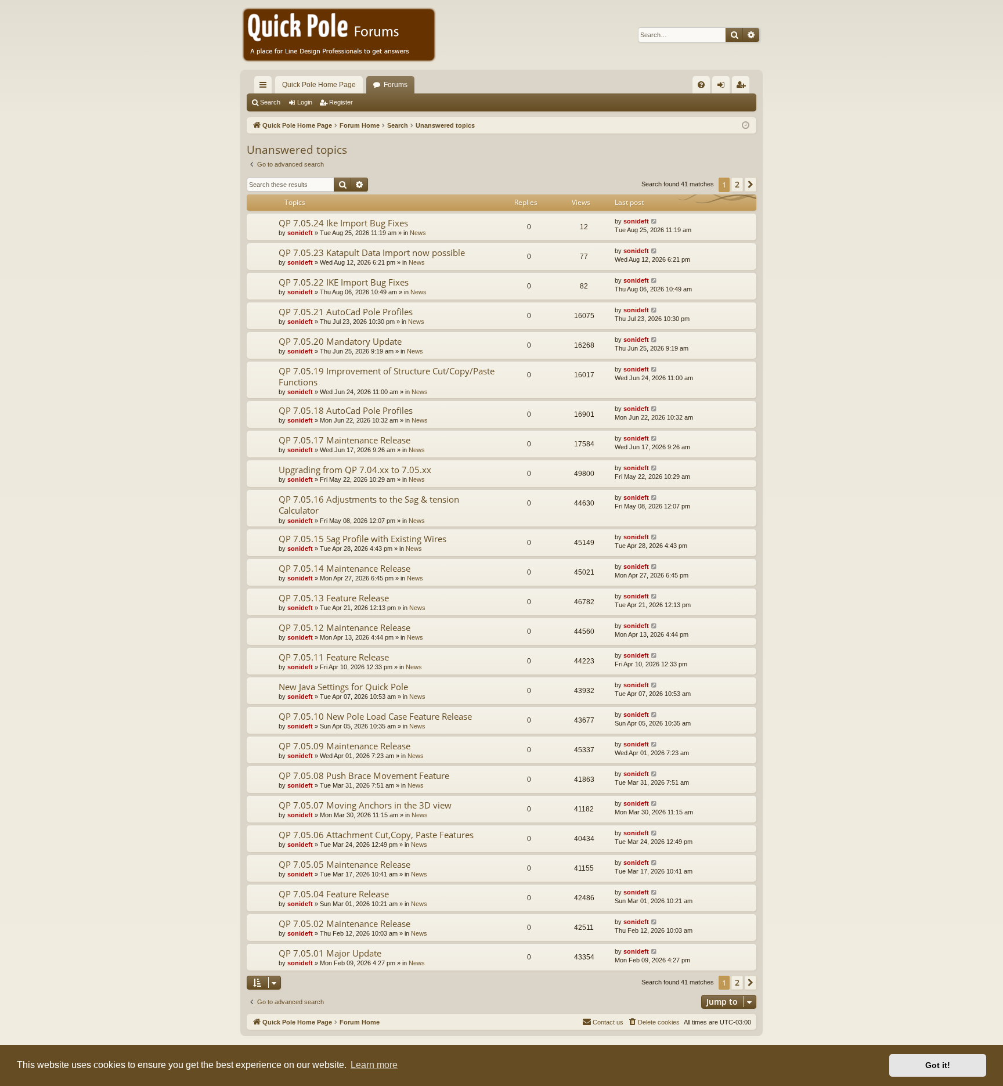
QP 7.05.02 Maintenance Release (344, 923)
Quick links (265, 87)
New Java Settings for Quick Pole (343, 686)
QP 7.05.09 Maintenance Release (344, 746)
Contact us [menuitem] (608, 1022)
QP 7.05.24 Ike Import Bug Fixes (343, 223)
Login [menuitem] (723, 87)
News (418, 232)
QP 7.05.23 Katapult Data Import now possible (372, 252)
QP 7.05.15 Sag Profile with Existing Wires (362, 538)
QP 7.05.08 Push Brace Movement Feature (364, 775)
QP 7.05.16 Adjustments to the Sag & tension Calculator (369, 504)
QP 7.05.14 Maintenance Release (344, 568)
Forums (395, 85)
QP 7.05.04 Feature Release (334, 894)
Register (341, 102)
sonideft (300, 232)
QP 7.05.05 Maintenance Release (344, 864)
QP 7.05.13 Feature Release (334, 598)
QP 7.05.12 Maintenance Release (344, 627)
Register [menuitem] (743, 87)
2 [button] (737, 184)
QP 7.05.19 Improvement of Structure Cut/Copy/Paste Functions (387, 376)
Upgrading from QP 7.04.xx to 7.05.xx (355, 469)
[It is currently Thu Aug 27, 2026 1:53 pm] (745, 125)
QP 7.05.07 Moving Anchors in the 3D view (365, 805)
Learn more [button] (374, 1065)
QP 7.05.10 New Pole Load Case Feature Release (375, 716)
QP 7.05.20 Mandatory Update (340, 341)
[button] (750, 185)
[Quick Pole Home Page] (339, 35)
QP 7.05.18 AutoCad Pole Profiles (346, 410)
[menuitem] (701, 84)
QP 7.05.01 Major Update (330, 953)
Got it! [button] (937, 1065)
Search (270, 102)
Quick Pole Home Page (319, 85)
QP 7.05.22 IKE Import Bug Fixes (344, 282)
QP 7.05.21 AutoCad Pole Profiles (346, 311)
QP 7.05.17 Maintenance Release (344, 440)
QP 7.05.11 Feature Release (334, 657)
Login (304, 102)
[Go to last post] (654, 221)
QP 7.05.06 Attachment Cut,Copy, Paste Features (376, 834)
